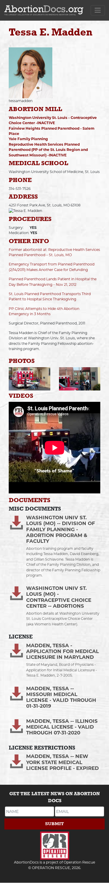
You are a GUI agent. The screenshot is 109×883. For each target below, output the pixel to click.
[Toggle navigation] (98, 10)
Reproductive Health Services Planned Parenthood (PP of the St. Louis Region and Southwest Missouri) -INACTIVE (48, 149)
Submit (54, 823)
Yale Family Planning (28, 139)
